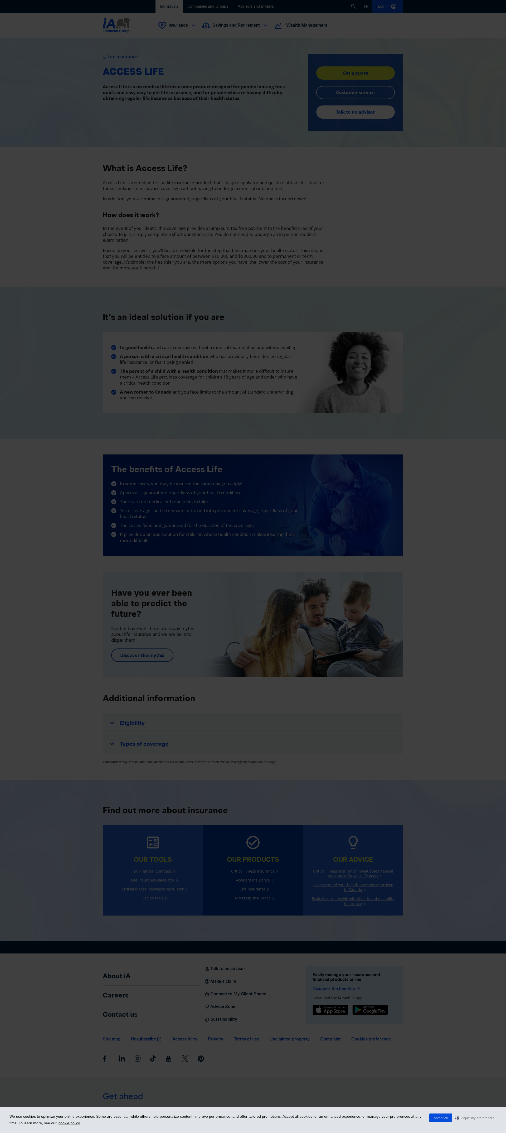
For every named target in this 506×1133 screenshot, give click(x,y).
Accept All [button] (441, 1118)
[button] (474, 1117)
